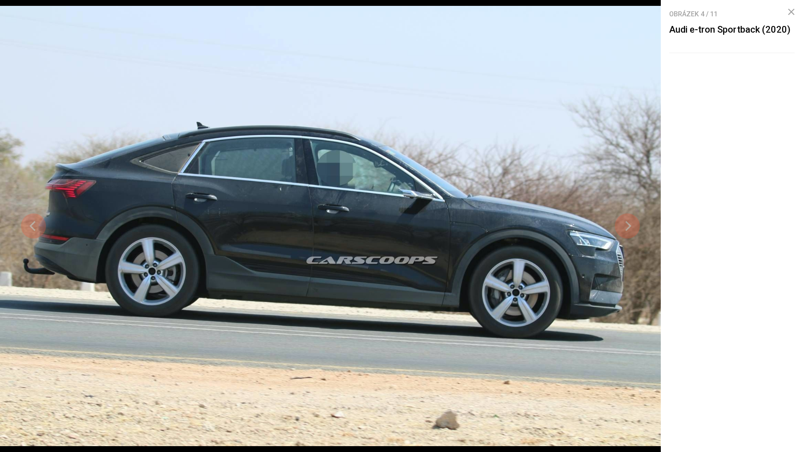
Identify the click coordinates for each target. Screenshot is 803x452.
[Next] (627, 226)
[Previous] (33, 226)
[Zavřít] (791, 12)
